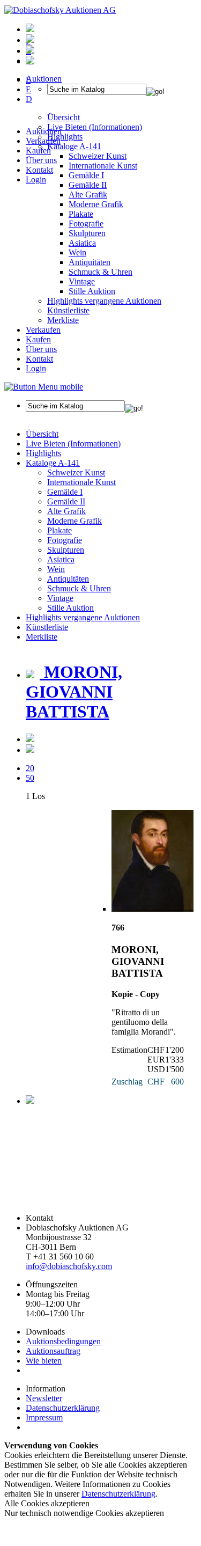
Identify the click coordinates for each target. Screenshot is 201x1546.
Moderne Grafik (96, 204)
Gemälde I (65, 491)
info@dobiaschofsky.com (69, 1266)
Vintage (82, 281)
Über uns (41, 160)
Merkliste (63, 320)
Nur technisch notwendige (84, 1513)
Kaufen (38, 150)
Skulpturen (87, 233)
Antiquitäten (89, 262)
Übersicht (42, 433)
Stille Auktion (92, 291)
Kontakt (39, 169)
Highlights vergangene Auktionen (104, 300)
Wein (77, 252)
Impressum (44, 1417)
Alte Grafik (88, 194)
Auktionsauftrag (53, 1351)
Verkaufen (43, 140)
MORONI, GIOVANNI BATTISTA (74, 691)
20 (30, 768)
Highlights (43, 453)
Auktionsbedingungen (63, 1341)
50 (30, 777)
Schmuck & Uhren (100, 271)
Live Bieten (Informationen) (73, 443)
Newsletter (44, 1398)
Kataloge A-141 (53, 462)
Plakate (81, 213)
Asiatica (82, 242)
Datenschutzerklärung (63, 1407)
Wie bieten (44, 1360)
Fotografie (86, 223)
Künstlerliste (68, 310)
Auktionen (44, 131)
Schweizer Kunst (76, 472)
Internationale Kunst (81, 482)
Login (36, 179)
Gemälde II (88, 184)
